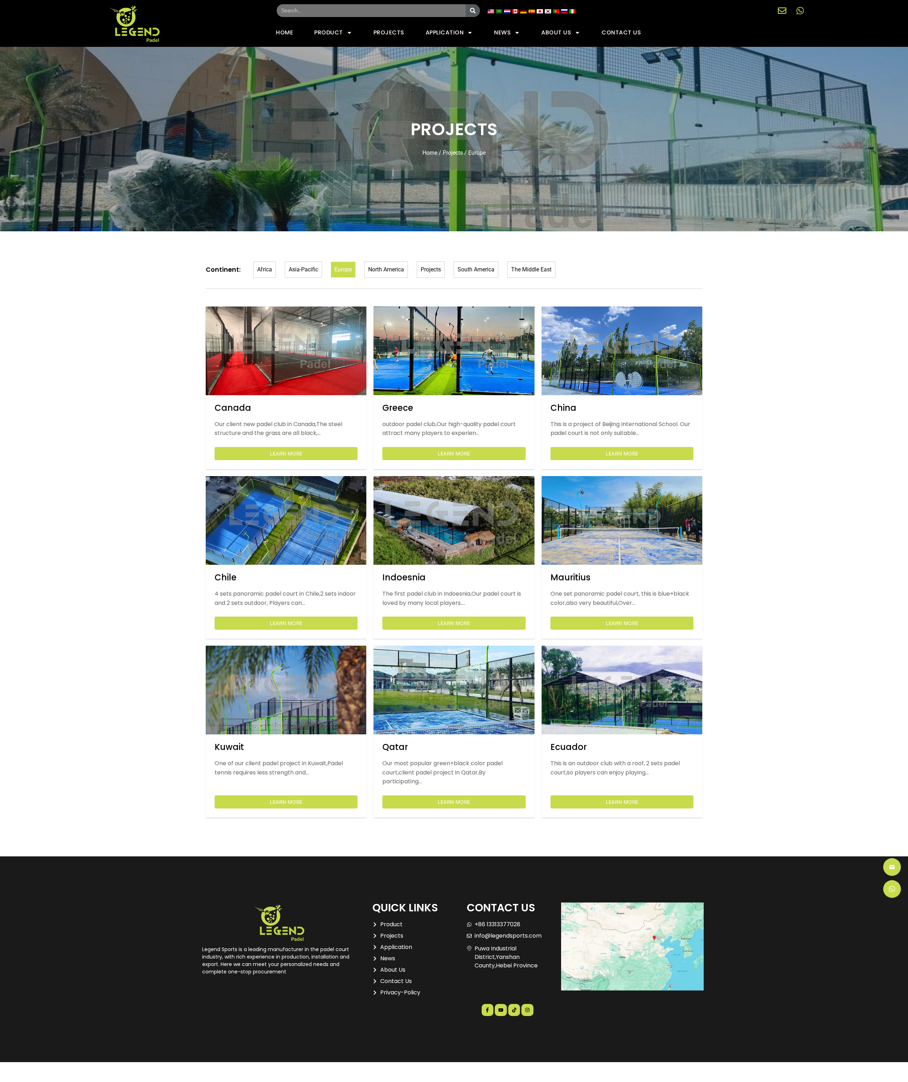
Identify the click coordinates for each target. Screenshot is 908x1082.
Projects (453, 152)
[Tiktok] (514, 1010)
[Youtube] (501, 1010)
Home (429, 152)
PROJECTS (388, 32)
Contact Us (69, 1072)
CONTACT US (621, 32)
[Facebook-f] (488, 1010)
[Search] (473, 10)
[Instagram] (527, 1010)
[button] (69, 929)
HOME (284, 32)
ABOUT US (556, 32)
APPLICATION (445, 32)
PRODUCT (328, 32)
